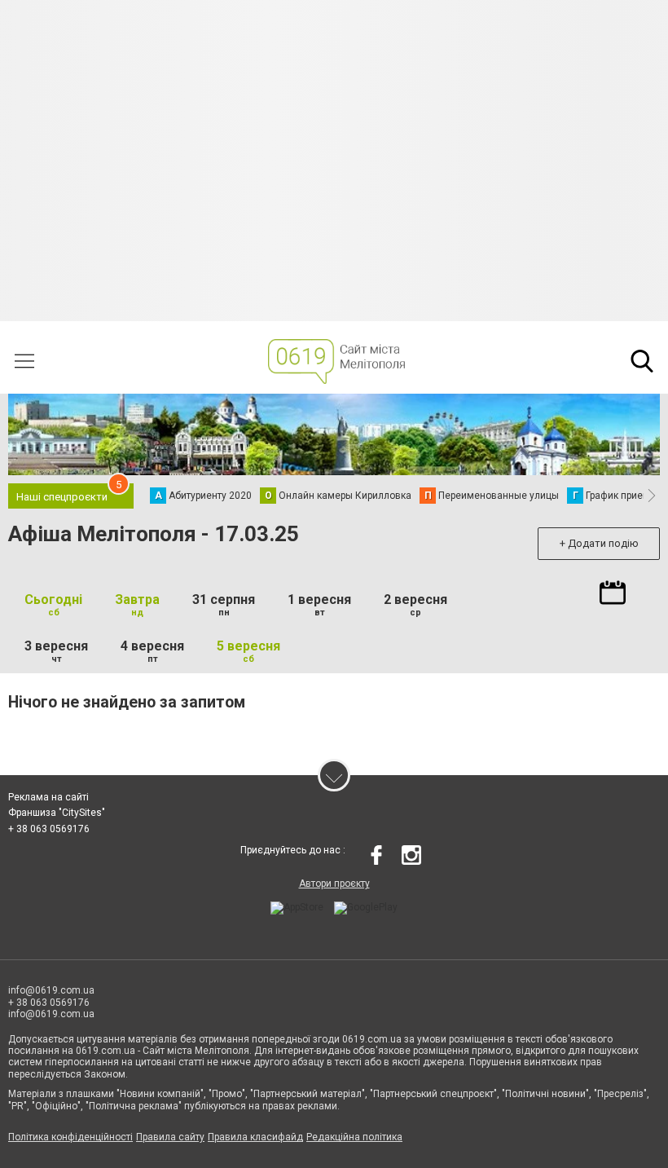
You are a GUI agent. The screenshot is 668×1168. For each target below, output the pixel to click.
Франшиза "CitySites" (56, 812)
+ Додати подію (599, 543)
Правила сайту (170, 1137)
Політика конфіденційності (70, 1137)
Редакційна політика (354, 1137)
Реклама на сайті (48, 797)
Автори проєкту (334, 883)
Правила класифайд (255, 1137)
